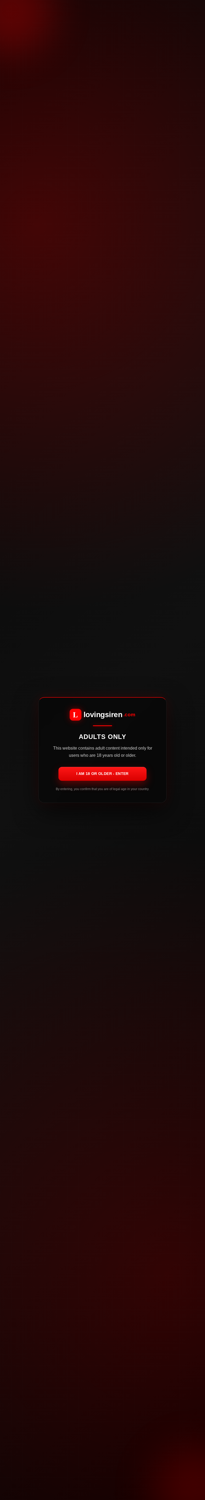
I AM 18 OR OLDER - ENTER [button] (102, 773)
